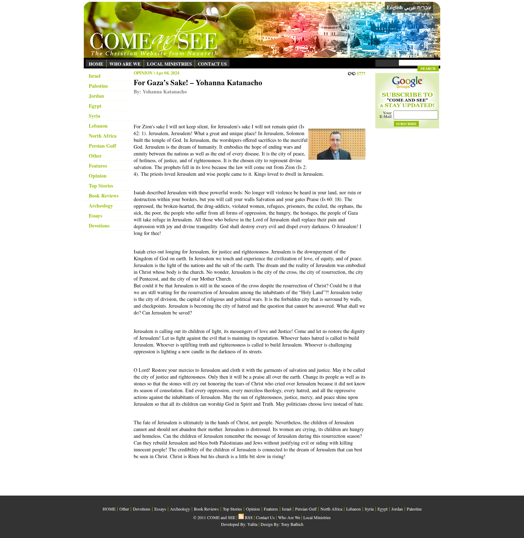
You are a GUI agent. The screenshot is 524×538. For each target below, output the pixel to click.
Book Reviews (103, 195)
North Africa (103, 135)
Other (95, 155)
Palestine (98, 85)
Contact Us (265, 517)
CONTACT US (212, 63)
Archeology (101, 205)
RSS (248, 517)
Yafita (252, 524)
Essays (95, 215)
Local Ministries (317, 517)
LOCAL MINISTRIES (169, 63)
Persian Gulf (102, 145)
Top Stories (101, 185)
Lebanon (98, 125)
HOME (96, 63)
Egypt (95, 105)
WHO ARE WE (125, 63)
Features (98, 165)
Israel (95, 76)
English (395, 7)
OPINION (143, 73)
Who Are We (289, 517)
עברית (424, 7)
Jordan (96, 95)
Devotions (99, 225)
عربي (410, 7)
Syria (94, 115)
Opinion (98, 175)
